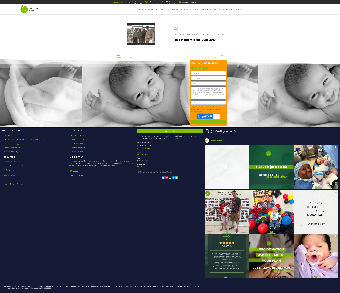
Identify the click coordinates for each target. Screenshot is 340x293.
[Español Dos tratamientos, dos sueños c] (227, 256)
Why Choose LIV (77, 135)
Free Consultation (228, 9)
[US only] (129, 2)
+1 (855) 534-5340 (144, 148)
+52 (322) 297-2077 (144, 154)
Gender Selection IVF (12, 148)
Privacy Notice (78, 175)
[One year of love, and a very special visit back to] (227, 212)
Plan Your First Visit (79, 148)
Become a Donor (207, 9)
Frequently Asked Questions (15, 166)
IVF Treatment (9, 135)
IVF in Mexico (142, 9)
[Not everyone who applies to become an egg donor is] (227, 167)
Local (149, 1)
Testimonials (9, 170)
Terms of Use (9, 180)
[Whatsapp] (162, 2)
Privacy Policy (9, 176)
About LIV (217, 9)
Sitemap (74, 171)
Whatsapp (167, 1)
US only (133, 1)
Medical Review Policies (13, 184)
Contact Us (239, 9)
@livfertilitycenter (222, 131)
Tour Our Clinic (77, 144)
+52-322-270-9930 (143, 166)
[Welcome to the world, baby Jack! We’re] (316, 167)
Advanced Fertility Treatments (181, 9)
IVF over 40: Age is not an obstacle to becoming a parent (26, 140)
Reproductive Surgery (12, 152)
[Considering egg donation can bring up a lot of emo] (271, 256)
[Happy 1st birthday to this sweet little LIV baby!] (271, 212)
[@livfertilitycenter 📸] (207, 131)
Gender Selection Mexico (13, 162)
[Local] (146, 2)
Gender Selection (164, 9)
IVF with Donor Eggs (12, 144)
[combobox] (193, 78)
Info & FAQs (196, 9)
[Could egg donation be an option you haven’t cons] (271, 167)
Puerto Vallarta (77, 152)
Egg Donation (152, 9)
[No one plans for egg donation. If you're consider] (316, 212)
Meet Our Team (77, 140)
